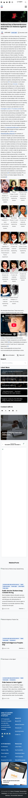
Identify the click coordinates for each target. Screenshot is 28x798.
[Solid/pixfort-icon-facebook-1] (2, 734)
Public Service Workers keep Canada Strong (12, 592)
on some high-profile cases (12, 127)
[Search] (25, 363)
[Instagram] (16, 410)
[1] (8, 82)
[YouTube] (9, 410)
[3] (6, 177)
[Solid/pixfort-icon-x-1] (5, 734)
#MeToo (12, 131)
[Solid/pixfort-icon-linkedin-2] (9, 734)
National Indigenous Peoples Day (12, 644)
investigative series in (11, 108)
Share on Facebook (9, 355)
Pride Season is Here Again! (12, 682)
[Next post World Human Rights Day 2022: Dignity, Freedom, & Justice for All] (14, 502)
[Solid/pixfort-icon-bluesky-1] (2, 737)
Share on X (21, 355)
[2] (8, 173)
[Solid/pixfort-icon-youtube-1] (7, 734)
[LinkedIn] (12, 410)
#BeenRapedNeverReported (8, 133)
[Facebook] (2, 410)
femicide (15, 84)
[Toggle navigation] (25, 7)
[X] (5, 410)
